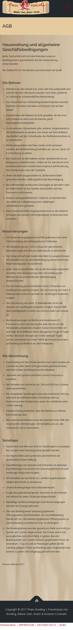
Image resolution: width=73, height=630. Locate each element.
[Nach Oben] (36, 600)
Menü (67, 7)
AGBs (62, 625)
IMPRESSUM (26, 625)
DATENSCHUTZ (46, 625)
